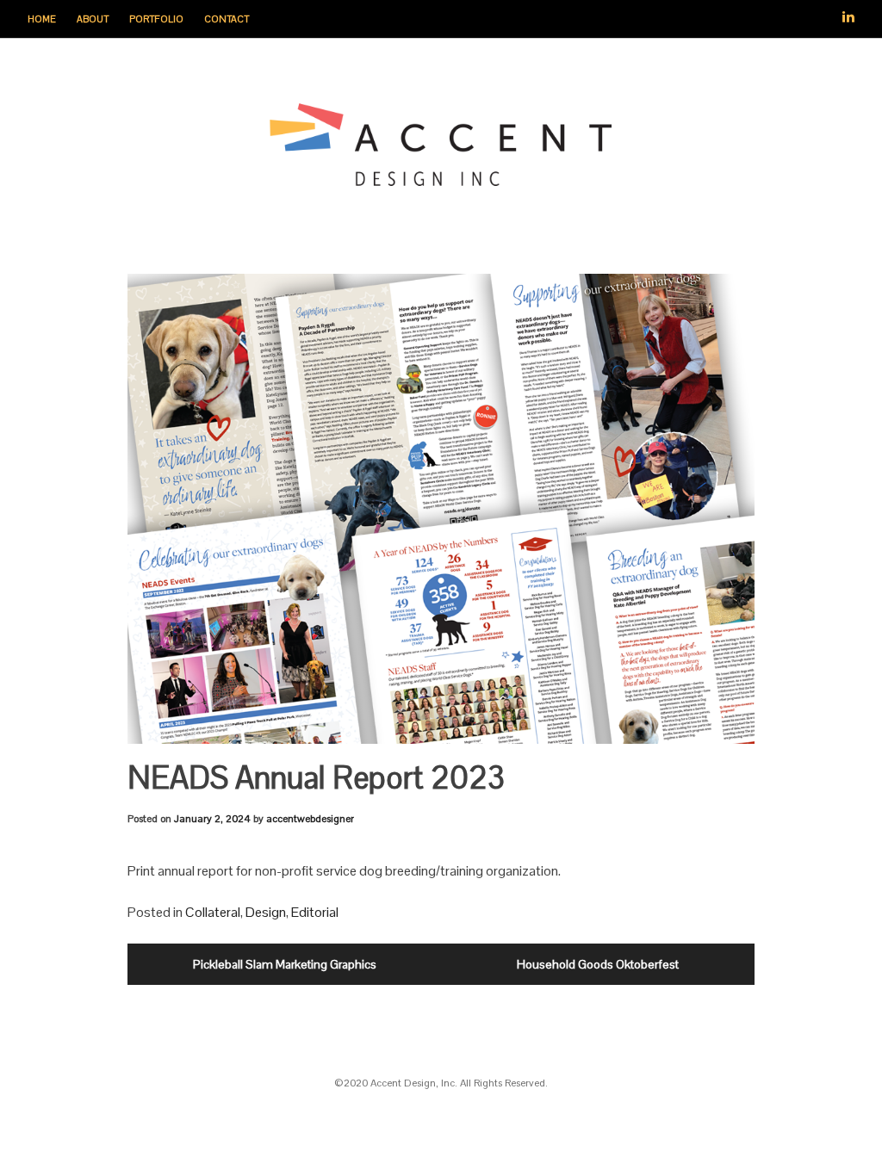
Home (42, 19)
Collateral (212, 912)
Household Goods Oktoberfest (598, 964)
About (93, 19)
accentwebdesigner (310, 819)
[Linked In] (848, 10)
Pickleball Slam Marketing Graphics (284, 964)
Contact (226, 19)
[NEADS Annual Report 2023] (441, 509)
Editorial (315, 912)
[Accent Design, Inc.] (441, 181)
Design (265, 912)
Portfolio (156, 19)
